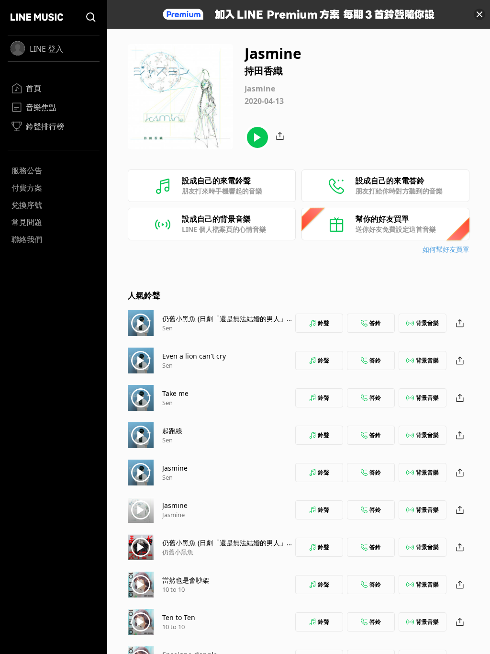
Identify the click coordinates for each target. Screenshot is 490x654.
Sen (167, 328)
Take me (175, 393)
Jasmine (175, 468)
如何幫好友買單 (446, 249)
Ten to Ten (178, 617)
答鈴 (375, 323)
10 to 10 (173, 589)
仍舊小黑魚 (177, 552)
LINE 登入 (46, 49)
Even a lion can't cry (194, 356)
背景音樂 (427, 323)
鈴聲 (323, 323)
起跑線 (172, 430)
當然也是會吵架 (185, 580)
